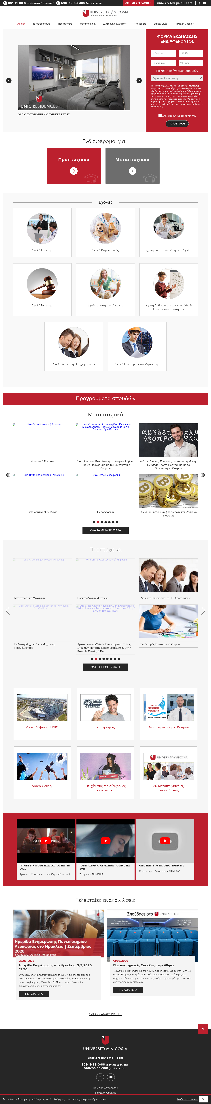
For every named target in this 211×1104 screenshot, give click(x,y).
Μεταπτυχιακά (132, 159)
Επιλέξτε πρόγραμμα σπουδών (177, 71)
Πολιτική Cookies (184, 24)
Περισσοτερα (34, 994)
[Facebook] (199, 3)
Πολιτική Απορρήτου (105, 1088)
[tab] (94, 522)
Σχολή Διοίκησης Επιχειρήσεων (74, 364)
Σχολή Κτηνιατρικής (105, 250)
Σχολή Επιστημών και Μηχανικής (137, 364)
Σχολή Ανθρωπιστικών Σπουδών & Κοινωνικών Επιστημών (169, 307)
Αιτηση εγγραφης (137, 3)
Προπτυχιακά (74, 159)
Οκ (204, 1099)
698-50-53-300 (82, 3)
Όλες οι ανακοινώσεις (105, 1014)
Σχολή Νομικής (42, 305)
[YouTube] (205, 3)
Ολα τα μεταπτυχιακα (105, 531)
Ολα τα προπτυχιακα (105, 667)
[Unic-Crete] (105, 13)
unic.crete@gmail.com (174, 3)
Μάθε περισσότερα (187, 1099)
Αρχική (21, 24)
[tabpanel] (105, 470)
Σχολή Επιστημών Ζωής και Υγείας (169, 250)
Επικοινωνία (160, 24)
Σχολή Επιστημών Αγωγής (105, 305)
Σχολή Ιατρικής (42, 250)
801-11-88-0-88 (31, 3)
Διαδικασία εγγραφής (115, 24)
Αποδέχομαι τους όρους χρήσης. (179, 115)
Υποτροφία (140, 24)
